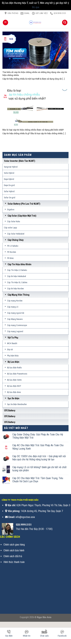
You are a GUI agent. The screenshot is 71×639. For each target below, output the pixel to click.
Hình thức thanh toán (14, 562)
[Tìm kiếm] (64, 22)
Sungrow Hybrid (11, 167)
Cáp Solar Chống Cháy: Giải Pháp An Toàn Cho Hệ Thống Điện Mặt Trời (37, 436)
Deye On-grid (9, 185)
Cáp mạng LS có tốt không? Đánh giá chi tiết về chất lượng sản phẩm (39, 469)
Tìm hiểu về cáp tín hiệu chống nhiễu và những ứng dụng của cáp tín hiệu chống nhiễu (34, 73)
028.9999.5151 (24, 524)
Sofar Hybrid (9, 191)
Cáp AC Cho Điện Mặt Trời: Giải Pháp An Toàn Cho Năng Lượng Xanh (38, 447)
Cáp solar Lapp (10, 227)
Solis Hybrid (9, 173)
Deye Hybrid (9, 179)
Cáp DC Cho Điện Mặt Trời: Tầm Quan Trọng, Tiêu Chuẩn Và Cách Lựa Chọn (37, 480)
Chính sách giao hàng (14, 544)
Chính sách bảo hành (13, 550)
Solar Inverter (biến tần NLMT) (19, 161)
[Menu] (5, 22)
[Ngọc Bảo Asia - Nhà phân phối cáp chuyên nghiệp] (35, 22)
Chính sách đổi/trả (12, 556)
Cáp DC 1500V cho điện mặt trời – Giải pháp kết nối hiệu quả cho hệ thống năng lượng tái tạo (39, 458)
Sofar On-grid (9, 197)
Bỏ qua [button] (35, 7)
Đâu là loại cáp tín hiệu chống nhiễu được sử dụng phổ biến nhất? (33, 129)
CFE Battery (9, 410)
